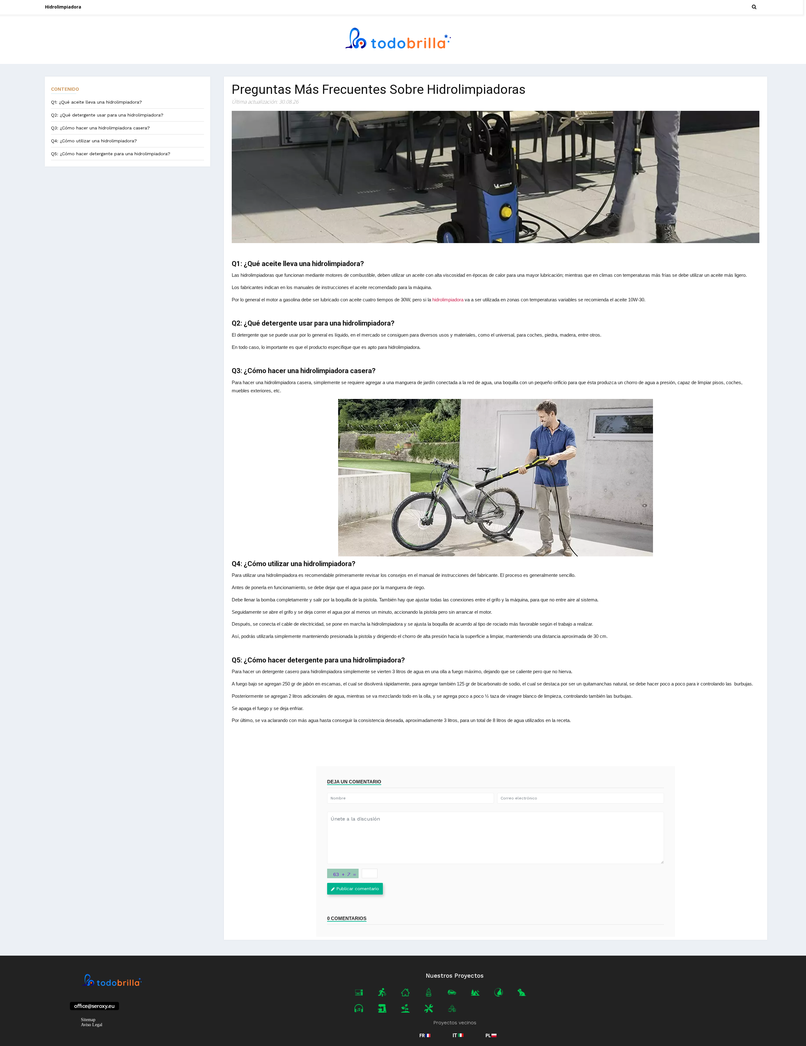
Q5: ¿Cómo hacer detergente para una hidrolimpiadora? (110, 153)
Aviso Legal (91, 1024)
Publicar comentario (357, 888)
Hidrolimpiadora (63, 7)
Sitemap (88, 1019)
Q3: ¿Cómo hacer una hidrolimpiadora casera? (100, 127)
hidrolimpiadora (447, 299)
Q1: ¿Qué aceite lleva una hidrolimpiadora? (96, 102)
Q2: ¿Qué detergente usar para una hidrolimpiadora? (107, 114)
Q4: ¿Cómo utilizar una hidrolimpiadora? (94, 140)
